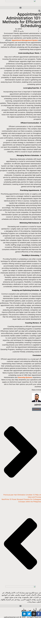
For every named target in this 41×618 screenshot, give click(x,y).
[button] (20, 7)
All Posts (36, 409)
